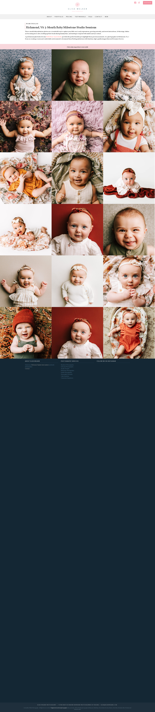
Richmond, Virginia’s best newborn (40, 365)
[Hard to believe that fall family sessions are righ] (125, 509)
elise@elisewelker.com (109, 705)
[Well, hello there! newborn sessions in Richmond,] (107, 386)
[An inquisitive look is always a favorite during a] (119, 378)
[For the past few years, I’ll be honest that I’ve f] (119, 580)
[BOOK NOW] (147, 1)
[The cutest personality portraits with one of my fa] (113, 403)
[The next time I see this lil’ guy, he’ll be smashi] (113, 489)
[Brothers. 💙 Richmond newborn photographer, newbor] (107, 475)
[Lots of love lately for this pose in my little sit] (101, 474)
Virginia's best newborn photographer (59, 708)
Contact (27, 368)
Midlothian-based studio (54, 37)
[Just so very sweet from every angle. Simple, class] (125, 386)
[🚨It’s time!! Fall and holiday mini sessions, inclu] (101, 413)
